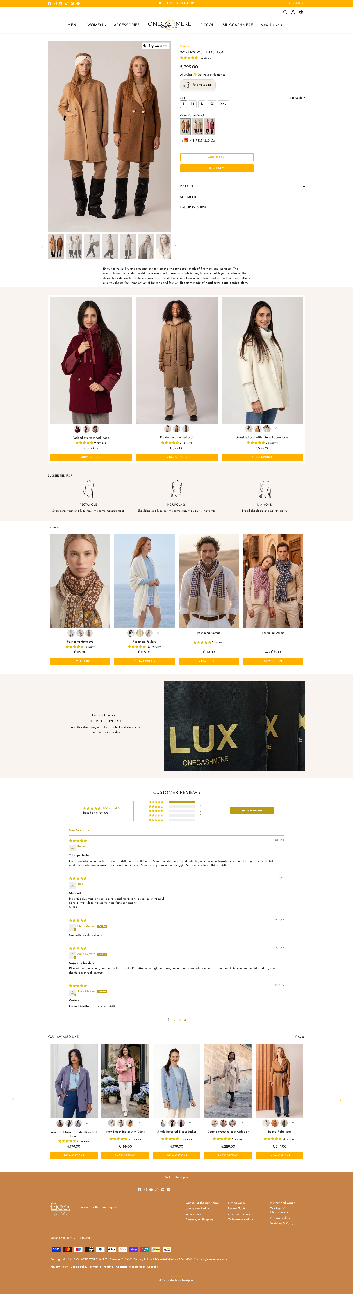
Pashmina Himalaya (80, 641)
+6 (139, 1123)
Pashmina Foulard (144, 641)
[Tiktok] (66, 3)
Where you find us (198, 1208)
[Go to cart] (301, 12)
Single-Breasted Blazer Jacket (176, 1131)
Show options (91, 457)
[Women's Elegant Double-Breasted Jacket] (74, 1081)
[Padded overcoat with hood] (91, 360)
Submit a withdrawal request (98, 1207)
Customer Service (239, 1214)
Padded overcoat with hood (90, 437)
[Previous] (53, 136)
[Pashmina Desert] (273, 581)
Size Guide (296, 98)
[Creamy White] (249, 428)
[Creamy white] (172, 1123)
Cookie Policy (79, 1267)
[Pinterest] (72, 3)
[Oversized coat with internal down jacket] (262, 360)
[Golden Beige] (176, 428)
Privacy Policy (59, 1267)
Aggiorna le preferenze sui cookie (137, 1267)
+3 (104, 429)
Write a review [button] (251, 810)
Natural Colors (280, 1218)
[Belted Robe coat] (279, 1081)
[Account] (293, 12)
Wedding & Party (281, 1223)
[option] (109, 136)
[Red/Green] (71, 633)
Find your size (201, 84)
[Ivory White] (167, 428)
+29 (158, 633)
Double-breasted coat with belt (228, 1131)
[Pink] (232, 1123)
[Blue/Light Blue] (80, 633)
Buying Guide (237, 1203)
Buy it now (217, 168)
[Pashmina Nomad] (209, 581)
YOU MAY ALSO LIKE (63, 1036)
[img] (78, 841)
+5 (190, 1123)
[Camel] (258, 428)
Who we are (193, 1214)
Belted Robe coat (279, 1131)
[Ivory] (140, 633)
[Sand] (149, 633)
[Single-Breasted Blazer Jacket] (177, 1081)
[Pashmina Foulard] (144, 581)
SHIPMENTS (189, 197)
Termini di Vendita (101, 1267)
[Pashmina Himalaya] (80, 581)
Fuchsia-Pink (209, 127)
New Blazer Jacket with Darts (125, 1131)
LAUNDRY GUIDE (193, 207)
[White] (131, 633)
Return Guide (236, 1208)
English (294, 3)
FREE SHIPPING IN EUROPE (176, 3)
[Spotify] (78, 3)
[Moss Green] (185, 428)
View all (55, 527)
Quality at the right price (202, 1203)
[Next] (166, 136)
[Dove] (86, 429)
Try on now (157, 46)
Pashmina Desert (273, 633)
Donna (184, 46)
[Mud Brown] (95, 429)
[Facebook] (49, 3)
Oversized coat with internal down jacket (262, 437)
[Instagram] (55, 3)
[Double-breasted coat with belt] (228, 1081)
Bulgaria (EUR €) (61, 1238)
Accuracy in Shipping (199, 1219)
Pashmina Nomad (209, 633)
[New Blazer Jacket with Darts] (125, 1081)
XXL (223, 103)
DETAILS (186, 186)
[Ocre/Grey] (89, 633)
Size (182, 98)
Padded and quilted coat (176, 437)
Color (183, 115)
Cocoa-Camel (185, 127)
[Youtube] (60, 3)
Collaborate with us (241, 1219)
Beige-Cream (197, 127)
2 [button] (175, 1020)
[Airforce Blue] (78, 1123)
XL (212, 103)
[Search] (285, 12)
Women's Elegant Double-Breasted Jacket (74, 1134)
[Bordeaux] (77, 429)
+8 (293, 1123)
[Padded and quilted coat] (176, 360)
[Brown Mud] (69, 1123)
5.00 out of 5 (111, 808)
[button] (189, 58)
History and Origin (282, 1203)
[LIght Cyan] (163, 1123)
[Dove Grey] (120, 1123)
